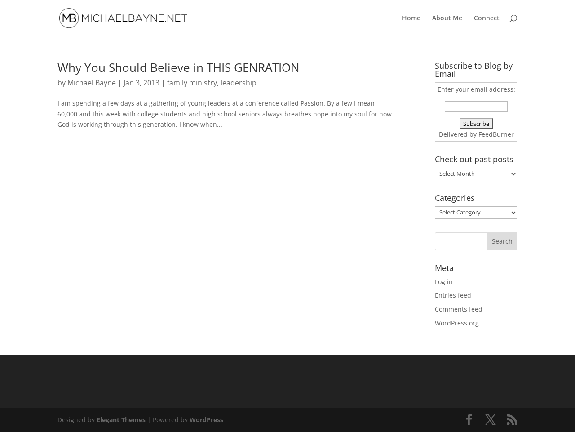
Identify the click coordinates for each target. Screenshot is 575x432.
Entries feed (453, 295)
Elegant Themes (121, 419)
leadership (239, 83)
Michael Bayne (91, 83)
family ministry (192, 83)
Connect (487, 18)
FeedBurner (496, 134)
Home (411, 18)
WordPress (206, 419)
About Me (447, 18)
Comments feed (458, 309)
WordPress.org (457, 323)
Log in (444, 281)
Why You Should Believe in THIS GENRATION (179, 67)
